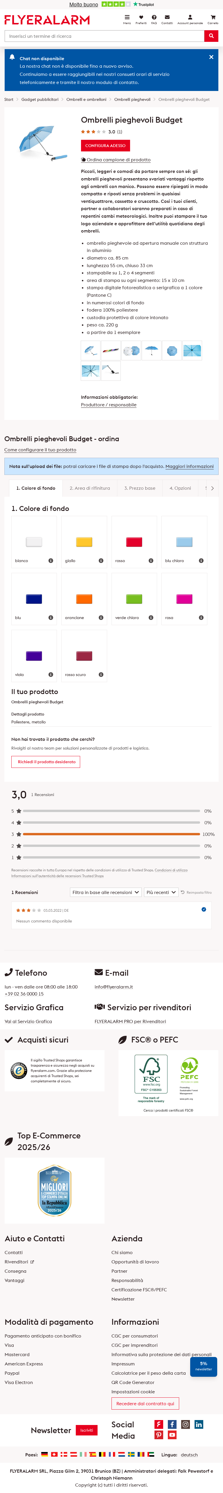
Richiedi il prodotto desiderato (46, 761)
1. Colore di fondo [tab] (35, 488)
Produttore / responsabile (108, 404)
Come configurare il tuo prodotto (40, 450)
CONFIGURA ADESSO (105, 145)
